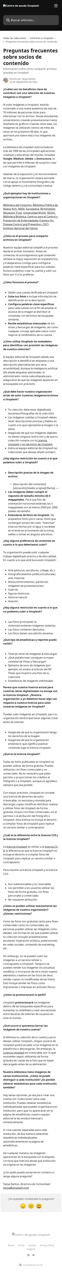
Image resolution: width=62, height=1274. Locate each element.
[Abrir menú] (56, 6)
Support (31, 1248)
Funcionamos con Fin (33, 1264)
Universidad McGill (34, 213)
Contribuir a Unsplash (41, 38)
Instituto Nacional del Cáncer (20, 228)
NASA (21, 209)
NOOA (51, 213)
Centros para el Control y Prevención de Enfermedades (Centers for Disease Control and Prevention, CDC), (30, 220)
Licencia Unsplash (14, 1052)
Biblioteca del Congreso (17, 205)
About (11, 1245)
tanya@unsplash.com (16, 1188)
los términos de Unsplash (37, 444)
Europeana (32, 209)
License (32, 1245)
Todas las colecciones (14, 38)
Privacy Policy (47, 1245)
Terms (21, 1245)
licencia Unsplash (17, 846)
